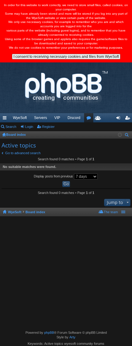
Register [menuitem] (128, 119)
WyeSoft (20, 118)
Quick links (5, 119)
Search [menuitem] (127, 135)
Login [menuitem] (119, 119)
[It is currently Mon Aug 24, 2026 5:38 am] (120, 135)
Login (29, 126)
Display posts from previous (54, 176)
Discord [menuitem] (74, 118)
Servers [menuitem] (40, 118)
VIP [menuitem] (57, 118)
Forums (90, 119)
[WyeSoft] (66, 87)
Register (48, 126)
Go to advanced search (23, 153)
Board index (35, 212)
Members (99, 119)
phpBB (49, 332)
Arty (72, 337)
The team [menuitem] (111, 212)
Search (11, 126)
